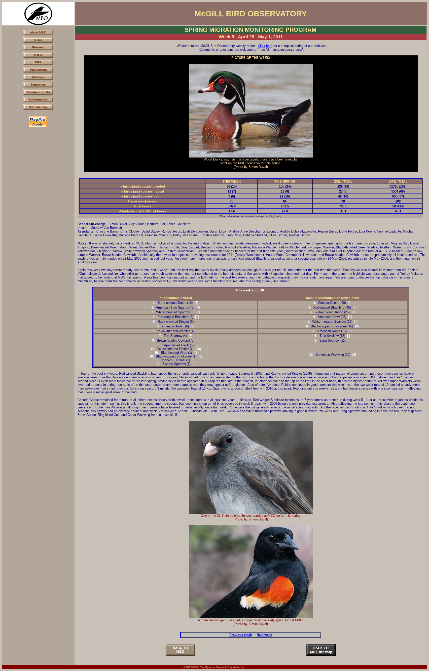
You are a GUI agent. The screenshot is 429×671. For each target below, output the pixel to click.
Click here (265, 46)
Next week (264, 635)
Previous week (240, 635)
